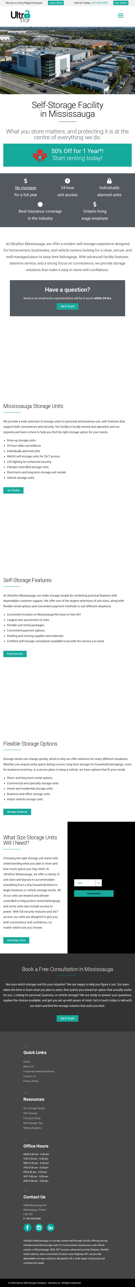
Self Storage (30, 1113)
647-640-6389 (100, 2)
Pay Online (121, 2)
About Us (28, 1066)
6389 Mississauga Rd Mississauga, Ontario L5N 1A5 (34, 1210)
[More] (120, 15)
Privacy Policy (31, 1081)
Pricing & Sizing (31, 1118)
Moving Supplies (32, 1127)
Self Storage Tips (33, 1123)
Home (26, 1061)
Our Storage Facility (34, 1108)
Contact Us (29, 1076)
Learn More (55, 2)
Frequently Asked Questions (38, 1071)
